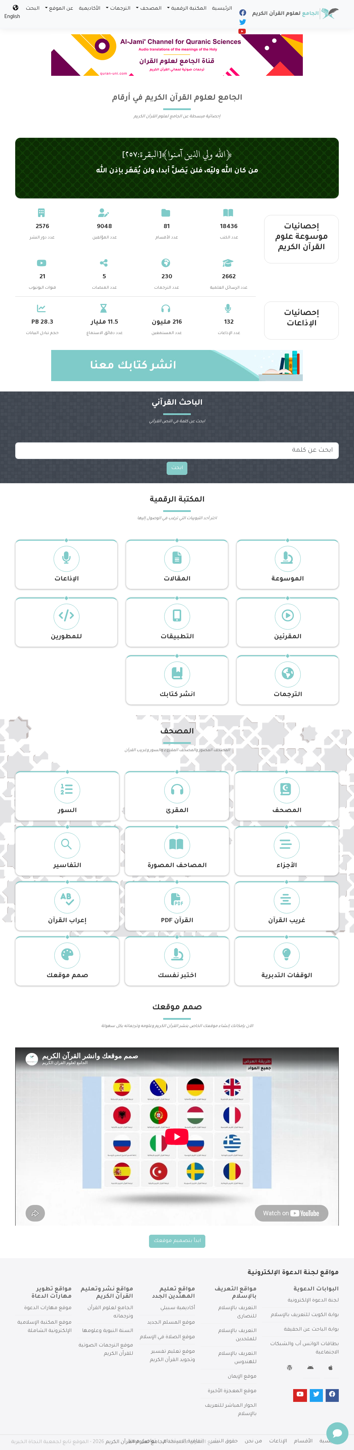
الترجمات (120, 9)
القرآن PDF (177, 921)
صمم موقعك (67, 976)
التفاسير (67, 866)
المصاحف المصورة (177, 866)
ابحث (177, 468)
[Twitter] (242, 24)
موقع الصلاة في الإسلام (167, 1337)
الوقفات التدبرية (286, 976)
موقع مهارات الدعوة (48, 1308)
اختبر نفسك (177, 976)
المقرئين (287, 637)
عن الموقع (61, 9)
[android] (311, 1369)
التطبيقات (177, 637)
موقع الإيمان (242, 1377)
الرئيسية (222, 9)
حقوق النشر (224, 1441)
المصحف (150, 9)
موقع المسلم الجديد (171, 1323)
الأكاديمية (89, 9)
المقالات (177, 579)
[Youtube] (241, 33)
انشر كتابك (177, 695)
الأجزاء (287, 866)
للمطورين (66, 637)
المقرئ (177, 811)
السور (67, 811)
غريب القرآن (286, 921)
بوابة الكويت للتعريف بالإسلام (305, 1315)
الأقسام (303, 1441)
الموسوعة (287, 579)
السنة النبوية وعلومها (107, 1331)
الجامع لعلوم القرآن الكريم (135, 1442)
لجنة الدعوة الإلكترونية (313, 1301)
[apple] (331, 1369)
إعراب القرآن (67, 921)
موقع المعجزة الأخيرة (232, 1391)
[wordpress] (290, 1369)
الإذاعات (66, 579)
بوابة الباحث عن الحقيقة (311, 1330)
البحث (32, 9)
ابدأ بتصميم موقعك (177, 1241)
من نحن (253, 1441)
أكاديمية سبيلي (177, 1308)
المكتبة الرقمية (188, 9)
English (12, 17)
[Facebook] (242, 14)
